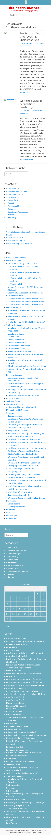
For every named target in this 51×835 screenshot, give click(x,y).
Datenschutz (11, 510)
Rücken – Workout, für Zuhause (21, 351)
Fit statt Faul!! (13, 337)
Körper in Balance (14, 375)
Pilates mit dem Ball (16, 349)
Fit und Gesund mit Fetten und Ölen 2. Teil (26, 302)
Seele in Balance (13, 401)
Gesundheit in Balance (16, 296)
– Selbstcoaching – (14, 206)
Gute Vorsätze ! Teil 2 (17, 343)
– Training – (11, 218)
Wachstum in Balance (15, 404)
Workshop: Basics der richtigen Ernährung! (26, 498)
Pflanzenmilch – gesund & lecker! (22, 263)
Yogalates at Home (16, 334)
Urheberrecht (14, 504)
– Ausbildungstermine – (16, 191)
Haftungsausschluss (17, 507)
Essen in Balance (13, 261)
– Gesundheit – (13, 200)
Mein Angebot (12, 515)
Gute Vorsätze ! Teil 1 (17, 340)
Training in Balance (14, 325)
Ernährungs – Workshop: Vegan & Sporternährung (32, 36)
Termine (10, 413)
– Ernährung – (12, 197)
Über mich (10, 512)
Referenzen (11, 518)
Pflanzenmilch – (17, 284)
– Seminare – (12, 209)
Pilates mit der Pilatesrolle (19, 346)
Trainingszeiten (15, 416)
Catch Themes (37, 832)
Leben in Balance (13, 307)
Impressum (11, 501)
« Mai (6, 626)
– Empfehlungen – (14, 194)
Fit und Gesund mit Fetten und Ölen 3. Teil (26, 305)
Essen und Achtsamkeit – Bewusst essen (25, 293)
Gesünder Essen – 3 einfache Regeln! (24, 395)
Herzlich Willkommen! (16, 258)
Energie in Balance (14, 398)
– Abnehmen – (12, 188)
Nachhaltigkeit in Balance (17, 410)
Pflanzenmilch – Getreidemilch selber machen (26, 735)
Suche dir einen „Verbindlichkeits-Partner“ (26, 322)
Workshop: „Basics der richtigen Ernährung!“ (31, 104)
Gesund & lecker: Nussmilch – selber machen (25, 685)
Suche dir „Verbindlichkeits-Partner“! (22, 773)
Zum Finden (11, 823)
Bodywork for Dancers (18, 431)
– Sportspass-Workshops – (18, 212)
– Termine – (11, 215)
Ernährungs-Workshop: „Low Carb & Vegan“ (27, 448)
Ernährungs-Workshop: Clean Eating (24, 439)
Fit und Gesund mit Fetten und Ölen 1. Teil (26, 299)
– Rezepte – (11, 203)
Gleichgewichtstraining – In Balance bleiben (27, 366)
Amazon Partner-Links (16, 638)
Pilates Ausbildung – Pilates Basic (22, 407)
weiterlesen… (25, 92)
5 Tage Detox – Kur (14, 238)
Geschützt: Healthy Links (16, 241)
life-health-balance (24, 8)
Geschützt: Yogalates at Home (19, 244)
